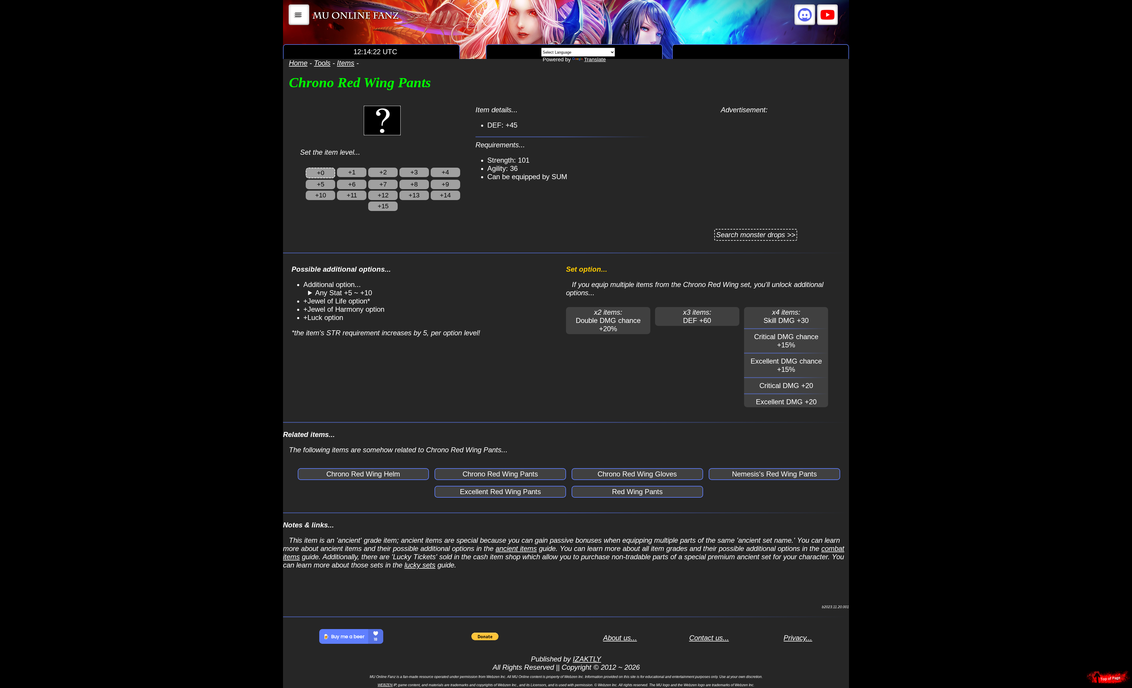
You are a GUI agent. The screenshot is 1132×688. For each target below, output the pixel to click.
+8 (414, 184)
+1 (352, 172)
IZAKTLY (587, 659)
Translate (595, 59)
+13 (414, 195)
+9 (445, 184)
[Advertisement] (744, 155)
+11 (352, 195)
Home (298, 63)
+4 (445, 172)
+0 (320, 172)
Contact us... (709, 638)
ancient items (516, 548)
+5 (320, 184)
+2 (383, 172)
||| (299, 14)
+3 (414, 172)
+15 (383, 206)
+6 (352, 184)
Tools (322, 63)
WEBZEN (385, 685)
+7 (383, 184)
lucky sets (419, 565)
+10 (320, 195)
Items (345, 63)
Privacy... (798, 638)
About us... (620, 638)
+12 (383, 195)
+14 (445, 195)
